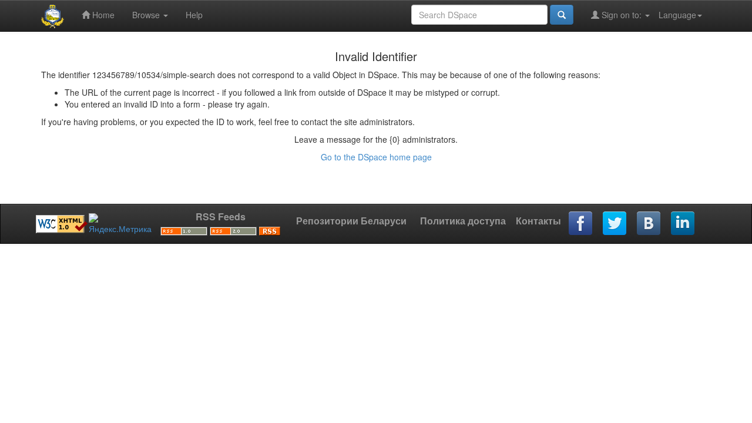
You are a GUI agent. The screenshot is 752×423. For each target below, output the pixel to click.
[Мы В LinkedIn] (683, 224)
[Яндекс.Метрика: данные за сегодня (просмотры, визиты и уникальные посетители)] (120, 223)
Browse (147, 15)
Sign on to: (621, 15)
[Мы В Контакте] (649, 224)
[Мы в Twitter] (615, 224)
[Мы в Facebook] (581, 224)
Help (194, 15)
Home (102, 15)
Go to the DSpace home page (376, 157)
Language (677, 15)
